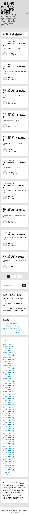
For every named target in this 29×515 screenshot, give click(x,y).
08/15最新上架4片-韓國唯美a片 (11, 324)
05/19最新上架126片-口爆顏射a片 (14, 163)
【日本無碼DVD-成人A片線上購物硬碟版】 (7, 8)
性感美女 (9, 485)
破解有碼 (14, 492)
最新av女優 (5, 487)
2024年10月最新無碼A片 (9, 422)
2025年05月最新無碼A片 (9, 161)
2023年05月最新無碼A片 (9, 385)
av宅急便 (4, 482)
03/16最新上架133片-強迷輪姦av (14, 92)
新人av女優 (17, 485)
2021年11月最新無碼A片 (9, 348)
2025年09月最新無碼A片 (9, 113)
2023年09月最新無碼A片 (9, 394)
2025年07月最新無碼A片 (9, 442)
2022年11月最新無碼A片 (9, 372)
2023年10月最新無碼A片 (9, 255)
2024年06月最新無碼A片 (9, 413)
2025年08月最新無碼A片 (9, 444)
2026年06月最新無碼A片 (9, 64)
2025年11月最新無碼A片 (9, 450)
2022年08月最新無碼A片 (9, 366)
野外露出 (13, 497)
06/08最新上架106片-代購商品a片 (14, 67)
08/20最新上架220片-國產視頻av (11, 332)
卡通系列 (20, 482)
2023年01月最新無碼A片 (9, 376)
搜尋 (24, 285)
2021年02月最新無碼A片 (9, 346)
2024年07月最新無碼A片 (9, 415)
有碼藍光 (15, 487)
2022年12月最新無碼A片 (9, 374)
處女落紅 (22, 495)
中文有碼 (8, 482)
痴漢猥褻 (5, 492)
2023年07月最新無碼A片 (9, 389)
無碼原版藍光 (17, 490)
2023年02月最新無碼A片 (9, 379)
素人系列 (7, 494)
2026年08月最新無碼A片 (9, 470)
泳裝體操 (21, 489)
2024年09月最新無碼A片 (9, 420)
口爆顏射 (5, 484)
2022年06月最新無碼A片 (9, 363)
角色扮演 (4, 497)
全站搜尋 (5, 283)
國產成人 (9, 484)
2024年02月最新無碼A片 (9, 405)
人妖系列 (16, 482)
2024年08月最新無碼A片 (9, 183)
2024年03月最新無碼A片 (9, 407)
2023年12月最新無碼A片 (9, 400)
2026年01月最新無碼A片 (9, 455)
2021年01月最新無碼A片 (9, 344)
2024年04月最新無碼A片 (9, 409)
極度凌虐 (4, 489)
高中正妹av (5, 498)
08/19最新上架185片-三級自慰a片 (11, 330)
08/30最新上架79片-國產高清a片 (14, 139)
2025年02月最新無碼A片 (9, 431)
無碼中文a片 (10, 490)
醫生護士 (9, 497)
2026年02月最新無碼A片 (9, 457)
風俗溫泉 (17, 497)
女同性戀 (17, 484)
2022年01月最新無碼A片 (9, 353)
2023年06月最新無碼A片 (9, 387)
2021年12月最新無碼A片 (9, 350)
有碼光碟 (11, 487)
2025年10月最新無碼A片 (9, 448)
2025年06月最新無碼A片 (9, 439)
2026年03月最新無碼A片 (9, 89)
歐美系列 (9, 489)
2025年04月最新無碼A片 (9, 435)
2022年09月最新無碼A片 (9, 368)
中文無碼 (12, 482)
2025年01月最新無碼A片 (9, 429)
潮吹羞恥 (5, 490)
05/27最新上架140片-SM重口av (14, 234)
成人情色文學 (6, 474)
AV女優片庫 (6, 472)
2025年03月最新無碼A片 (9, 433)
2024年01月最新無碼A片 (9, 402)
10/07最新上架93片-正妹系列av (14, 257)
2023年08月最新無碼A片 (9, 392)
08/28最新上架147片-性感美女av (14, 186)
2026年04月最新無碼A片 (9, 461)
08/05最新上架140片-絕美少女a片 (14, 211)
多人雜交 (13, 484)
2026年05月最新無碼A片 (9, 463)
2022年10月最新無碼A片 (9, 370)
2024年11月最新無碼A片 (9, 424)
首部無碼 (21, 497)
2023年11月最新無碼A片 (9, 398)
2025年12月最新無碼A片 (9, 452)
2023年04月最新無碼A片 (9, 383)
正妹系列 (17, 489)
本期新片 (20, 487)
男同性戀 (22, 490)
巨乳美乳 (4, 485)
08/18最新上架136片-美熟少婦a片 (11, 328)
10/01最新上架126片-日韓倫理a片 (14, 116)
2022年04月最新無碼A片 (9, 359)
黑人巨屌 (10, 498)
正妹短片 (13, 489)
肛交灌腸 (13, 495)
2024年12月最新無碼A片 (9, 426)
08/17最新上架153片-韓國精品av (11, 326)
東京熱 (24, 487)
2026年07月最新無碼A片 (9, 41)
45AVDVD (10, 53)
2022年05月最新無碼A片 (9, 361)
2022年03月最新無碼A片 (9, 357)
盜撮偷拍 (10, 492)
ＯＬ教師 (15, 498)
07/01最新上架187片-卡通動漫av (14, 44)
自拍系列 (17, 495)
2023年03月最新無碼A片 (9, 381)
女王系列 (22, 484)
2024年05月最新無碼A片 (9, 232)
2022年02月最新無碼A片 (9, 355)
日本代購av (21, 485)
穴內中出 (19, 492)
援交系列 (12, 485)
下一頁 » (19, 276)
